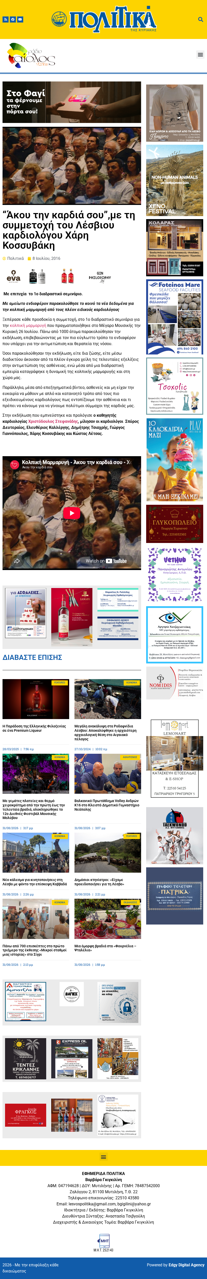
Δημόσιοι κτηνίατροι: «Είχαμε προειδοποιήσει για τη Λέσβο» (99, 882)
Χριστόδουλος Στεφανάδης (53, 421)
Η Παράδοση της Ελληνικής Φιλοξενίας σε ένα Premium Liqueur (34, 728)
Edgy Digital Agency (186, 1265)
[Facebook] (13, 19)
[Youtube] (20, 19)
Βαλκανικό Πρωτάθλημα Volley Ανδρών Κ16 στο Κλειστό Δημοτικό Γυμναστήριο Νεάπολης (106, 805)
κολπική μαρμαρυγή (28, 325)
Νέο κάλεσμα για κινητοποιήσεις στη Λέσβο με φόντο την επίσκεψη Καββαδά (35, 882)
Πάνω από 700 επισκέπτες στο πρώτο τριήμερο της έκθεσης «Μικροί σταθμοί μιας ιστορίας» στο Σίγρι (35, 950)
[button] (200, 54)
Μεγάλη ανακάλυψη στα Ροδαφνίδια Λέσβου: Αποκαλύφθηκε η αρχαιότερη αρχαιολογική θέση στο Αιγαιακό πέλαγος (105, 732)
